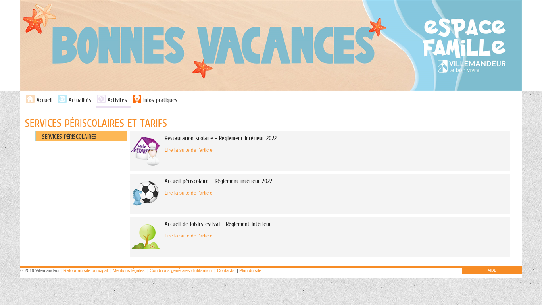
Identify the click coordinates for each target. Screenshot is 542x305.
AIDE (492, 270)
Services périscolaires (69, 136)
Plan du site (250, 270)
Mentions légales (129, 270)
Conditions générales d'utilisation (181, 270)
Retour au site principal (85, 270)
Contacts (225, 270)
